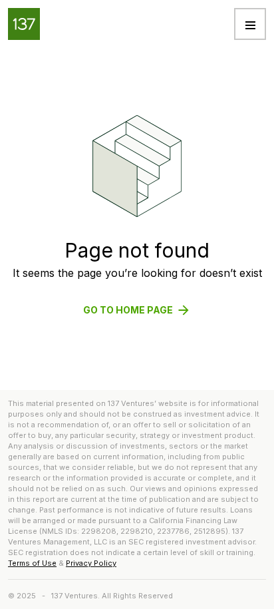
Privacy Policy (91, 563)
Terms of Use (32, 563)
